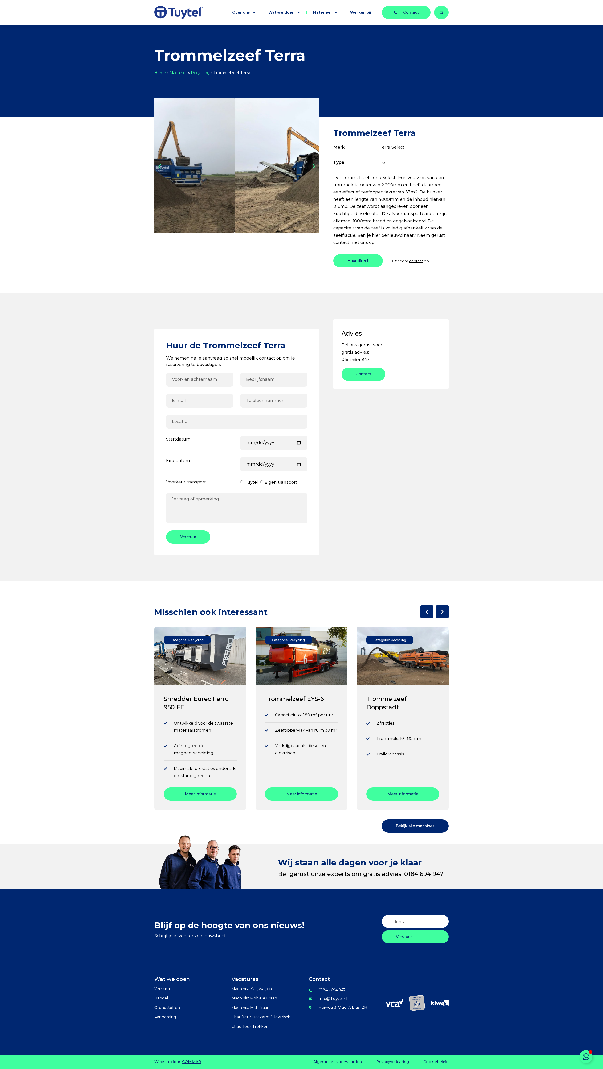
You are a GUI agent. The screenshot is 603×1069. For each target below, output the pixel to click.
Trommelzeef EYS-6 (193, 698)
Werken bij (360, 12)
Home (160, 72)
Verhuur (162, 989)
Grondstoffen (167, 1007)
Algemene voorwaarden (337, 1062)
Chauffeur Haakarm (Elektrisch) (262, 1017)
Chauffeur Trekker (250, 1026)
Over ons (241, 12)
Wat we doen (281, 12)
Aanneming (165, 1017)
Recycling (200, 72)
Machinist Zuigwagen (252, 989)
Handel (161, 998)
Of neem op (410, 261)
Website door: (177, 1062)
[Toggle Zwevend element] (585, 1056)
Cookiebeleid (436, 1062)
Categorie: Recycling (187, 640)
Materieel (322, 12)
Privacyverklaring (392, 1062)
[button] (160, 166)
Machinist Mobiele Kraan (254, 998)
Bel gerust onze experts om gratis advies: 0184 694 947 (360, 873)
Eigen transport (281, 482)
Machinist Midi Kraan (250, 1007)
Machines (178, 72)
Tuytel (251, 482)
